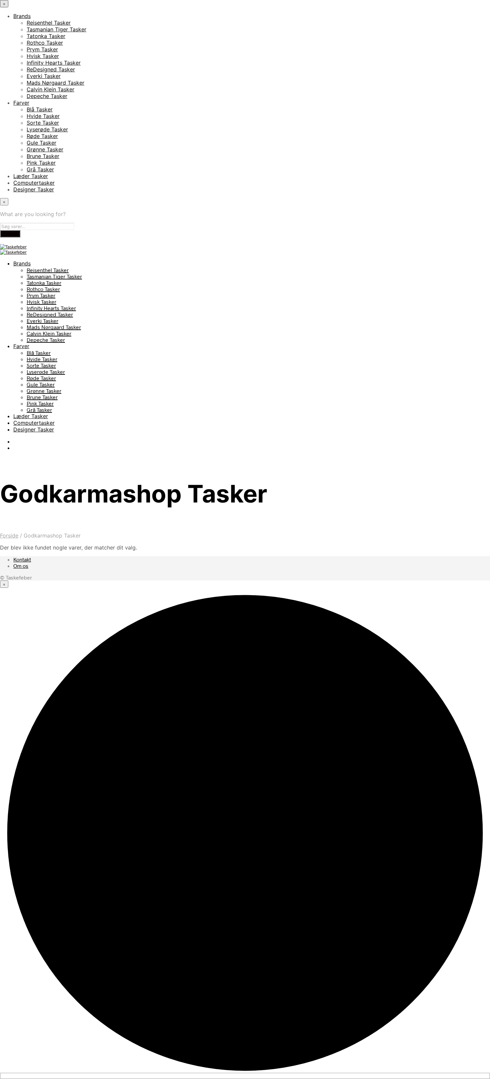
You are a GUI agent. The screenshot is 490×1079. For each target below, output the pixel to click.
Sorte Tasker (43, 122)
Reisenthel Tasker (49, 22)
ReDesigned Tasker (51, 69)
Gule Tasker (41, 142)
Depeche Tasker (47, 96)
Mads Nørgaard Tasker (55, 82)
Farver (21, 102)
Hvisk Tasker (43, 56)
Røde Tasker (42, 136)
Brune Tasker (43, 156)
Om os (20, 566)
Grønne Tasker (45, 149)
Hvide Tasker (43, 116)
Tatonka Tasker (46, 36)
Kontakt (22, 559)
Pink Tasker (41, 162)
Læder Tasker (30, 176)
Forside (9, 535)
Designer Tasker (33, 189)
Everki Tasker (44, 76)
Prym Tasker (42, 49)
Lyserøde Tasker (47, 129)
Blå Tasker (40, 109)
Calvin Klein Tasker (50, 89)
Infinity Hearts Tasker (54, 62)
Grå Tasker (40, 169)
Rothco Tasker (45, 42)
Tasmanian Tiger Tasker (56, 29)
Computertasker (34, 182)
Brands (22, 16)
